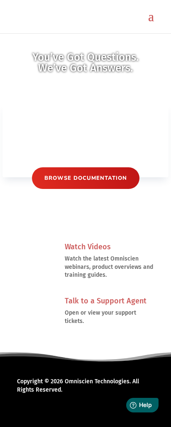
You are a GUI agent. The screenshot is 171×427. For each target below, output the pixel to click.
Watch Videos (88, 246)
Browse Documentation (85, 178)
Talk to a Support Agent (106, 300)
